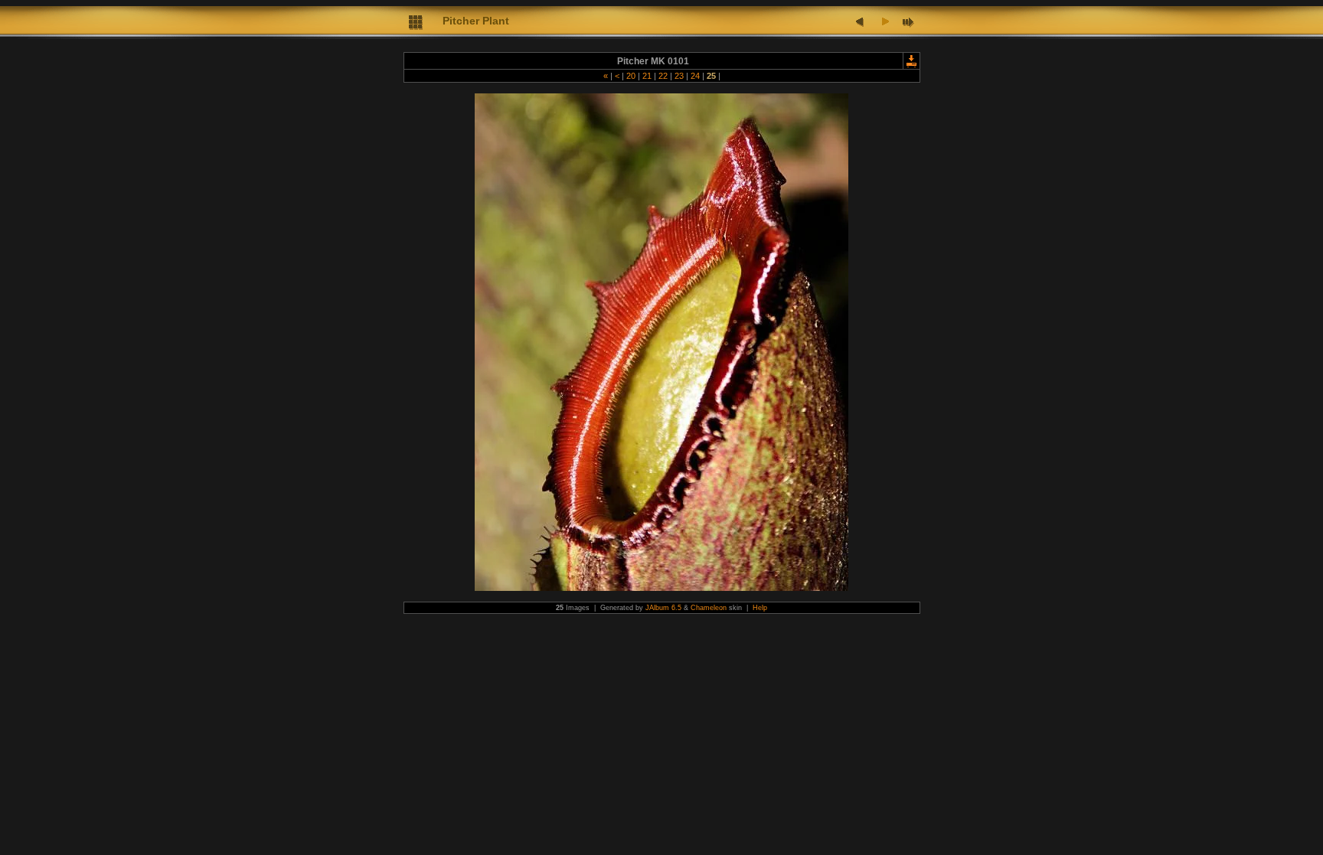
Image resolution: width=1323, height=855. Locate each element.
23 (679, 75)
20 (631, 75)
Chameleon (709, 608)
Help (760, 608)
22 (663, 75)
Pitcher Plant (476, 21)
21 (647, 75)
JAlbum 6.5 (663, 608)
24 (695, 75)
